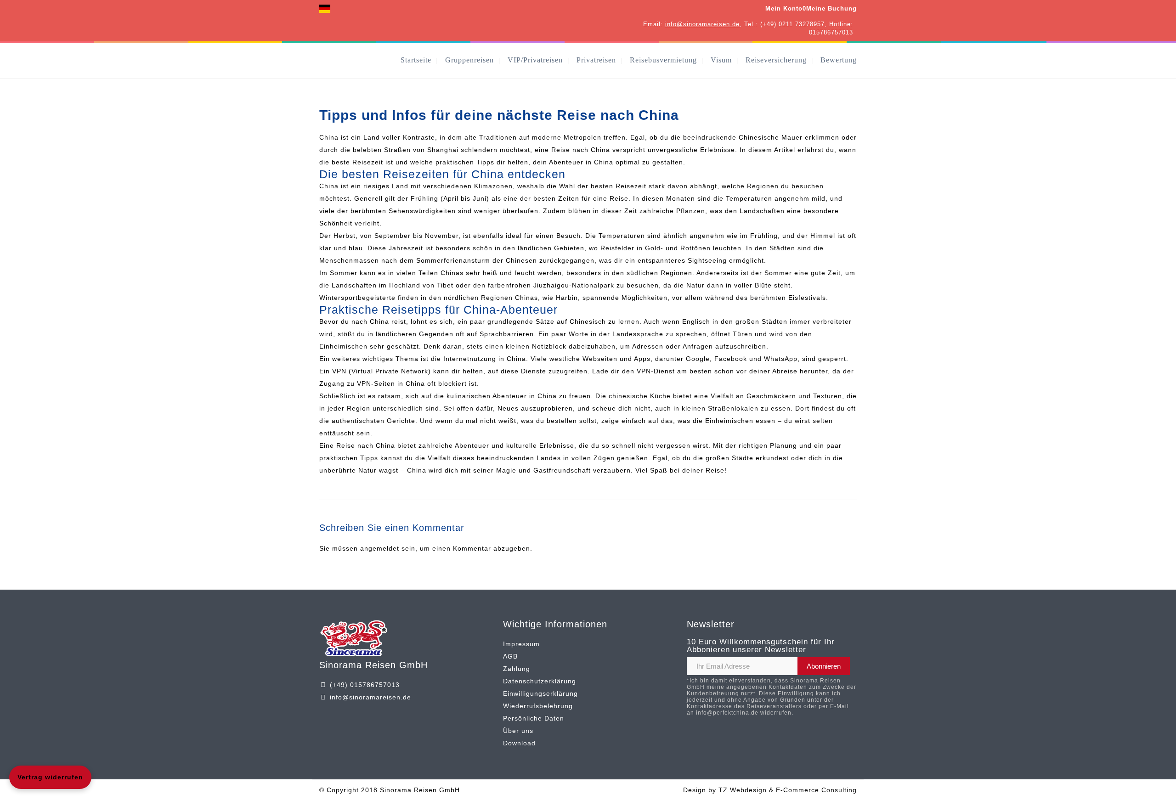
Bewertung (838, 60)
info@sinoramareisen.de (702, 24)
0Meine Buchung (830, 8)
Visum (721, 60)
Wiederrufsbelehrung (538, 706)
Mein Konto (784, 8)
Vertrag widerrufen (50, 777)
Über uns (518, 730)
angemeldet (379, 548)
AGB (510, 656)
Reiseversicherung (776, 60)
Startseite (416, 60)
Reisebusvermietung (663, 60)
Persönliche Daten (533, 718)
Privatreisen (596, 60)
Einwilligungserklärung (540, 693)
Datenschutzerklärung (539, 681)
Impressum (521, 644)
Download (519, 743)
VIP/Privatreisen (535, 60)
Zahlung (516, 668)
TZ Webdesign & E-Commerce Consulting (787, 790)
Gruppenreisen (469, 60)
